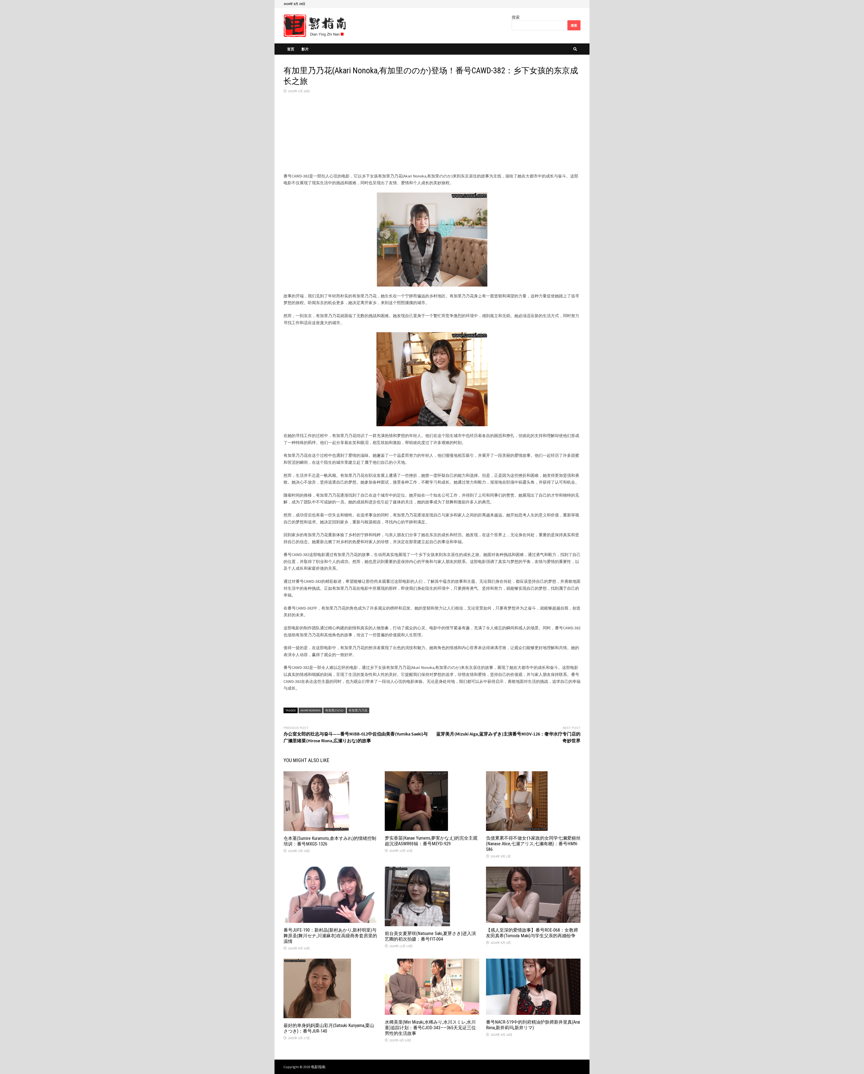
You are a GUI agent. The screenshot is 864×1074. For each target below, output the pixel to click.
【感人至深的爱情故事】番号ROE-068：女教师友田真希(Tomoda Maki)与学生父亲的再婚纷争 (532, 932)
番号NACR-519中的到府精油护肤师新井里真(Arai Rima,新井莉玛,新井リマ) (533, 1024)
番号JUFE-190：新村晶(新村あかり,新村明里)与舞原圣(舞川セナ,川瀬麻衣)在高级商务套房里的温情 (330, 935)
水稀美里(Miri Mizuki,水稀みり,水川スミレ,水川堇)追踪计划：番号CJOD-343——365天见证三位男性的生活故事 (430, 1027)
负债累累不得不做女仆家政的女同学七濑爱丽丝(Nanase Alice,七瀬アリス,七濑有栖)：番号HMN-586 (533, 843)
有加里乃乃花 (358, 710)
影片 (305, 49)
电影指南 (318, 1067)
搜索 (516, 17)
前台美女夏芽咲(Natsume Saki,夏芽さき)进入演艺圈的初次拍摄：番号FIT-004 (430, 936)
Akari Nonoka (310, 710)
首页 (290, 49)
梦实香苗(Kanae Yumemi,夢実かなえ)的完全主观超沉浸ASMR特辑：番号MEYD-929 (431, 840)
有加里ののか (334, 710)
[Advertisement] (432, 133)
